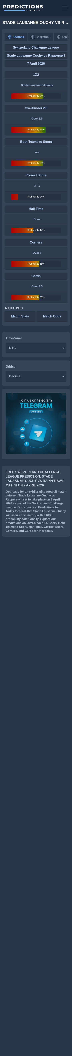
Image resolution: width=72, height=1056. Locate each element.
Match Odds (52, 316)
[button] (65, 8)
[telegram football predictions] (36, 453)
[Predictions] (31, 8)
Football (18, 37)
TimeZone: (14, 338)
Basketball (43, 37)
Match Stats (20, 316)
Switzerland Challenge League (36, 47)
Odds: (10, 366)
